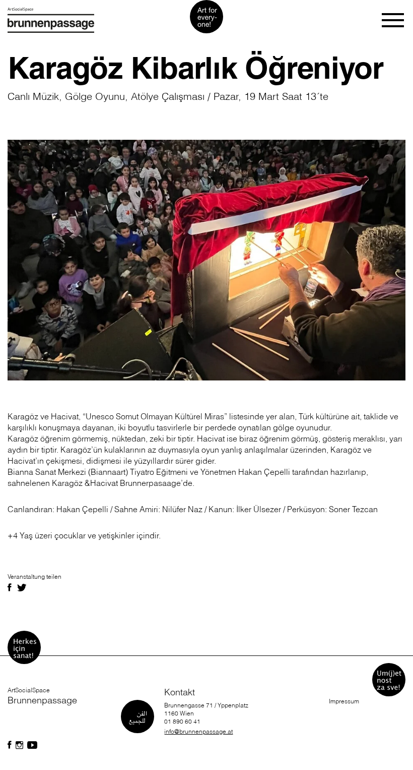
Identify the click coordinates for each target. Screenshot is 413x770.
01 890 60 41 (182, 721)
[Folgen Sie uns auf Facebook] (10, 745)
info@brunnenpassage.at (198, 731)
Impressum (344, 701)
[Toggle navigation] (393, 20)
